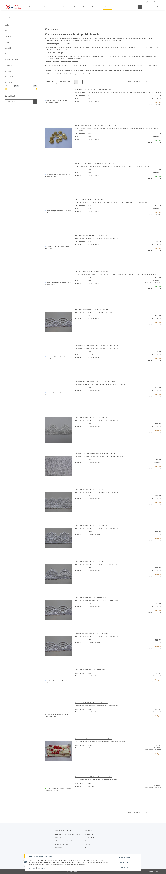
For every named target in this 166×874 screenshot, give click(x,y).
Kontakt (156, 2)
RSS (86, 847)
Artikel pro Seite (64, 81)
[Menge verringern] (135, 110)
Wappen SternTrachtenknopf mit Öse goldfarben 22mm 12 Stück (95, 163)
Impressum (32, 868)
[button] (145, 6)
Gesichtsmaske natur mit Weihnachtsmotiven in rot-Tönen (93, 739)
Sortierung (50, 81)
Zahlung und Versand (61, 844)
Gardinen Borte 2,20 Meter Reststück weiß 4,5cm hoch (92, 417)
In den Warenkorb (147, 116)
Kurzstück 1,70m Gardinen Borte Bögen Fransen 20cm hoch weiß (95, 453)
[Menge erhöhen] (159, 110)
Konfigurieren (124, 862)
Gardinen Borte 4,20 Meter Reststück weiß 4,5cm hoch (92, 633)
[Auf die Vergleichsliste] (63, 92)
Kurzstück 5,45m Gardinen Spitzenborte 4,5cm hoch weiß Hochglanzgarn (98, 381)
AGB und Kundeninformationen (65, 841)
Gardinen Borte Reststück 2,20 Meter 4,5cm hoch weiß (92, 309)
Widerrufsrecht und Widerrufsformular (67, 834)
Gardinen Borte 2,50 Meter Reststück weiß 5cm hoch (91, 561)
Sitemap (87, 841)
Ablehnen (124, 867)
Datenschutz (41, 868)
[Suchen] (140, 7)
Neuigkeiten (147, 2)
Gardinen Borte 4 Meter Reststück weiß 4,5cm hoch (91, 597)
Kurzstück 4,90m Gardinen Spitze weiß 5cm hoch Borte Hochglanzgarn (97, 345)
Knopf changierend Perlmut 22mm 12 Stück (89, 199)
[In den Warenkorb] (35, 101)
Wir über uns (89, 834)
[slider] (6, 88)
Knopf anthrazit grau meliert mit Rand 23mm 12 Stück (92, 271)
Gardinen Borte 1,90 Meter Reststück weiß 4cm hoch (91, 489)
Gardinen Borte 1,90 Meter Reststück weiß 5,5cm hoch (92, 235)
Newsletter (88, 844)
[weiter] (159, 81)
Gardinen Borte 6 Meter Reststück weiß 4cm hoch (91, 669)
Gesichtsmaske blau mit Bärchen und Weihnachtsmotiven (93, 777)
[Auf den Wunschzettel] (68, 92)
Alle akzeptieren (124, 857)
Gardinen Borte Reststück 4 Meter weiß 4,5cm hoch (91, 703)
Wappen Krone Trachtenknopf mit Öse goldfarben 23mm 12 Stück (96, 125)
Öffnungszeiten (90, 837)
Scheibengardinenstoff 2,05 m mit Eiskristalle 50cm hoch (93, 89)
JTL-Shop (156, 871)
